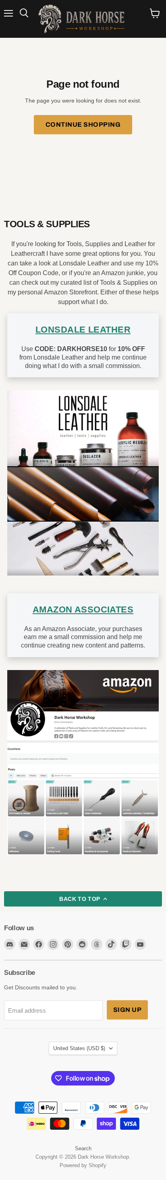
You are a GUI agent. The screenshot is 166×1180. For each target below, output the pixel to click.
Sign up (127, 1009)
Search (83, 1148)
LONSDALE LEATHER (83, 330)
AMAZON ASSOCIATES (83, 609)
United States (79, 1048)
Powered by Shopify (83, 1165)
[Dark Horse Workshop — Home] (83, 19)
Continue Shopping (83, 124)
